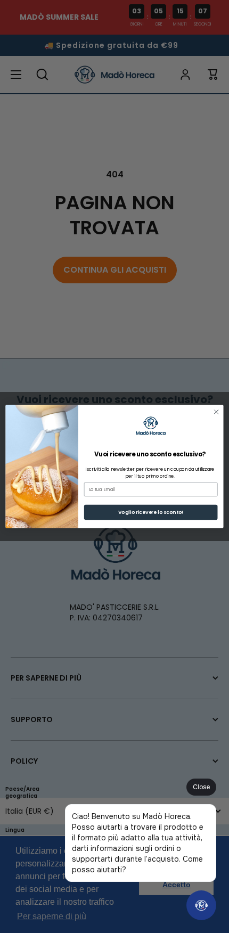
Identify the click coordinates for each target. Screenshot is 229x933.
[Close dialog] (216, 411)
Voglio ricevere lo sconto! (151, 512)
